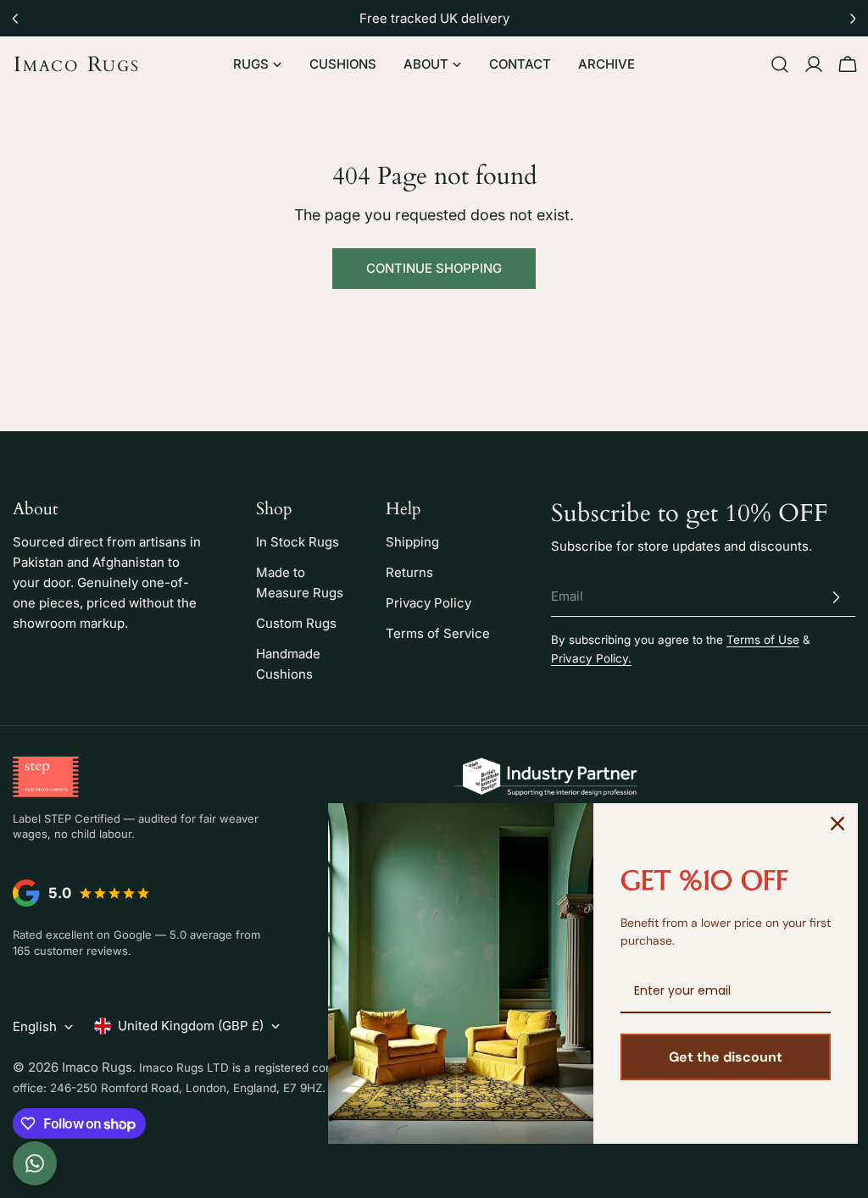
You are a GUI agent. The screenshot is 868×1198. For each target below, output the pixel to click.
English (35, 1026)
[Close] (837, 823)
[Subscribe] (836, 597)
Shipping (412, 542)
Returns (409, 572)
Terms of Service (438, 633)
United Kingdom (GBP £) (191, 1026)
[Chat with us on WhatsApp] (35, 1163)
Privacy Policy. (591, 658)
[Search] (780, 64)
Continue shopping (434, 268)
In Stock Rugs (297, 542)
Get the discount (725, 1057)
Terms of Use (762, 639)
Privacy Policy (428, 603)
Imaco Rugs (77, 64)
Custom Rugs (296, 623)
